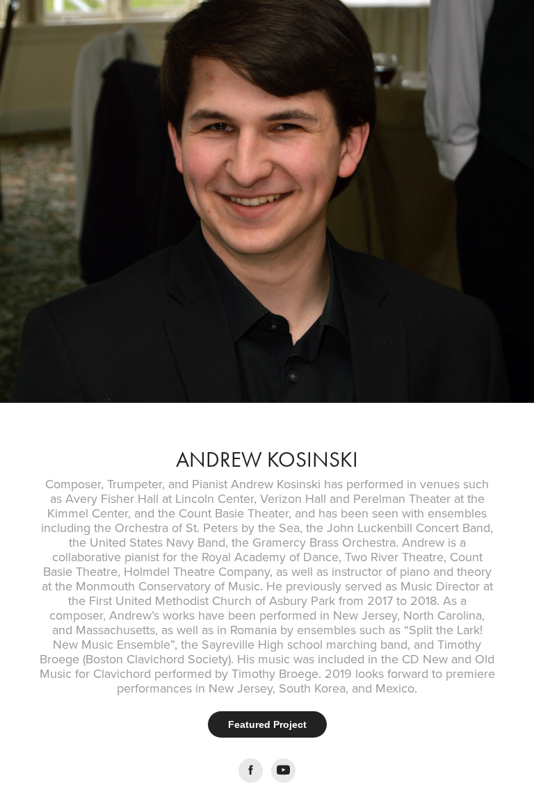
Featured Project (267, 724)
